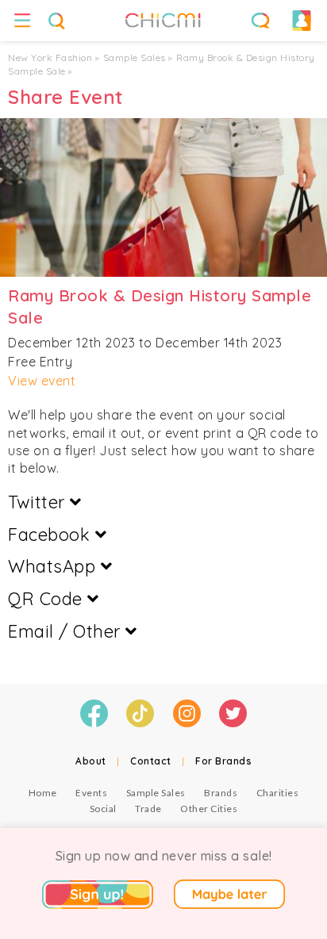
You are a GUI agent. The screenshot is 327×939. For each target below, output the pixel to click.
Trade (148, 808)
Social (103, 808)
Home (43, 793)
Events (91, 793)
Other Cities (208, 808)
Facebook (51, 534)
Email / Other (66, 631)
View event (41, 381)
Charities (277, 793)
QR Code (47, 599)
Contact (150, 761)
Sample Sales (134, 57)
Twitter (39, 502)
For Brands (223, 761)
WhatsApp (54, 566)
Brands (220, 793)
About (90, 761)
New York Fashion (50, 57)
